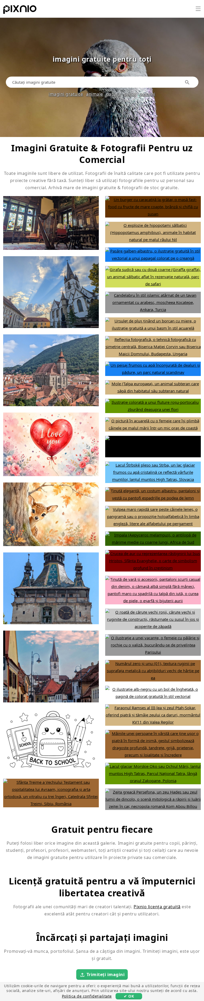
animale (94, 94)
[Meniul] (198, 8)
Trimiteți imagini (106, 974)
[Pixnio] (19, 10)
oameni (147, 94)
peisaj (130, 94)
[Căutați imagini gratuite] (187, 82)
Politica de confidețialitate (87, 996)
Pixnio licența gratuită (157, 907)
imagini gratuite (66, 94)
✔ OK (129, 996)
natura (113, 94)
